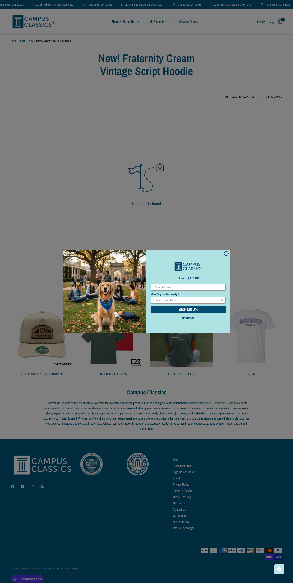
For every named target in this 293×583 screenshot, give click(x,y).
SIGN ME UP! (188, 309)
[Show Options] (221, 300)
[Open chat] (279, 569)
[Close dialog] (226, 253)
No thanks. (188, 318)
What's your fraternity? (165, 294)
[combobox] (187, 300)
